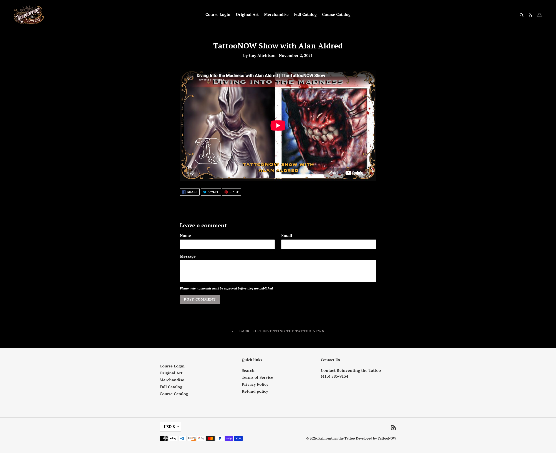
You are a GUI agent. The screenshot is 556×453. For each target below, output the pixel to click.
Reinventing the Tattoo (336, 438)
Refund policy (255, 391)
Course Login (172, 366)
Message (188, 256)
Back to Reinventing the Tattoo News (281, 331)
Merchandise (172, 379)
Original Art (171, 372)
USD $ (169, 426)
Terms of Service (257, 377)
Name (185, 235)
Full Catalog (171, 386)
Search (248, 370)
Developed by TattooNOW (376, 438)
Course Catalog (174, 393)
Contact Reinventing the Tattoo (351, 370)
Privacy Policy (255, 384)
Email (286, 235)
